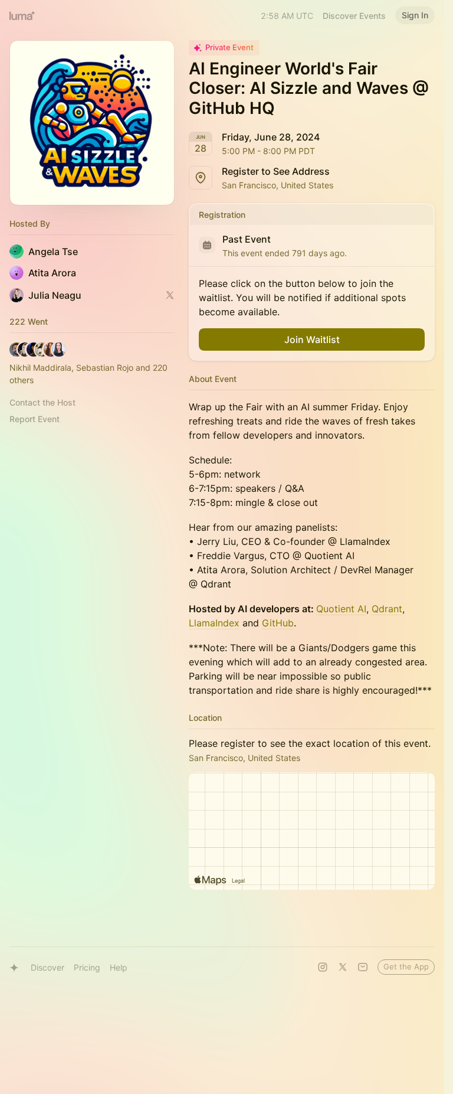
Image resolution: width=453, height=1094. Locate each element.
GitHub (278, 623)
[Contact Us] (363, 967)
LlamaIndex (214, 623)
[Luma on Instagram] (323, 967)
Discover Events (354, 16)
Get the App (406, 966)
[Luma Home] (22, 15)
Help (118, 967)
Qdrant (387, 609)
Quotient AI (341, 609)
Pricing (87, 967)
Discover (47, 967)
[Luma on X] (343, 967)
